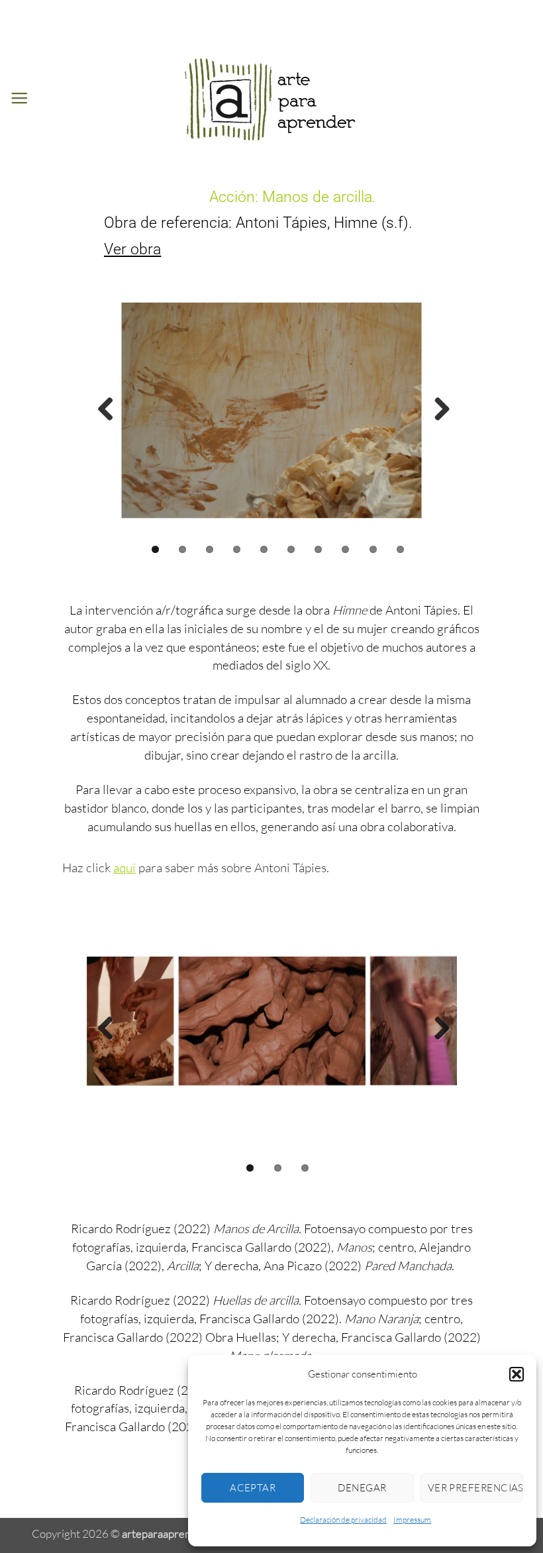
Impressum (412, 1520)
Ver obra (132, 249)
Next (437, 410)
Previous (106, 410)
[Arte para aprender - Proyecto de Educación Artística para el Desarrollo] (271, 98)
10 (400, 549)
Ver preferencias (475, 1487)
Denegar (362, 1487)
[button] (516, 1374)
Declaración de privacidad (343, 1520)
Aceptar (252, 1487)
